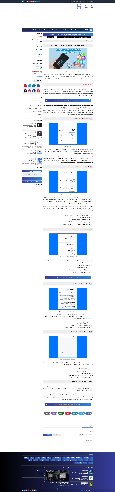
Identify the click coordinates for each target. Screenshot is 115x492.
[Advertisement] (57, 19)
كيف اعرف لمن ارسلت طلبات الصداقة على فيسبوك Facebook (30, 161)
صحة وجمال (49, 30)
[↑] (57, 489)
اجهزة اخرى (78, 457)
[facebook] (39, 1)
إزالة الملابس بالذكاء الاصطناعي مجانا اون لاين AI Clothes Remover (80, 472)
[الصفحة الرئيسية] (91, 29)
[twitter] (35, 1)
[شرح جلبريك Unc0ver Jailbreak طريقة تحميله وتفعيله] (39, 152)
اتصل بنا (70, 1)
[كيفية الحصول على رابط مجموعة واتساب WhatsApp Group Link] (91, 478)
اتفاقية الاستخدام (78, 1)
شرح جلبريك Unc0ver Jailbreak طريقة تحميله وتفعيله (30, 152)
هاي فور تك (82, 490)
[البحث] (23, 1)
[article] (56, 420)
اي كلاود (37, 457)
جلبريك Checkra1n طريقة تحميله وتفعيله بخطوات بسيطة (29, 125)
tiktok (39, 117)
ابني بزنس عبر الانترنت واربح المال (34, 103)
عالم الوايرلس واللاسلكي (35, 111)
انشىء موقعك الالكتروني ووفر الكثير (33, 108)
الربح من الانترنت (40, 30)
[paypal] (27, 1)
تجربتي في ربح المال (36, 100)
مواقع (41, 460)
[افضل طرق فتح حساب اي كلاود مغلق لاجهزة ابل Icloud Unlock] (39, 143)
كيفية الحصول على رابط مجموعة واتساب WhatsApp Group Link (80, 479)
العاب (56, 30)
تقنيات (85, 460)
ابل (80, 30)
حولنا (74, 1)
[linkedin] (37, 1)
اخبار (86, 30)
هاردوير (35, 460)
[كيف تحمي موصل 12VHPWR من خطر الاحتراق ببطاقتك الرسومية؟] (57, 475)
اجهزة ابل (85, 457)
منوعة (46, 460)
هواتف (90, 462)
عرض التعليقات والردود (47, 434)
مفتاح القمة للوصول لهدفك (37, 71)
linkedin (38, 114)
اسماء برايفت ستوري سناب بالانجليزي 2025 (79, 485)
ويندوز (69, 30)
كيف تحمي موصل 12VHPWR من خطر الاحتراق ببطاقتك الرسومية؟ (58, 483)
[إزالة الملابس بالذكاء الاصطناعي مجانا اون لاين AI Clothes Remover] (91, 472)
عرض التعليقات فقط (56, 434)
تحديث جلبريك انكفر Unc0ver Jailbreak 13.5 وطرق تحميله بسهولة (30, 135)
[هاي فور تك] (84, 6)
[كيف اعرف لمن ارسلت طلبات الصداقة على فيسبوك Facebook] (39, 160)
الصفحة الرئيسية (72, 37)
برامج (31, 457)
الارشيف (41, 482)
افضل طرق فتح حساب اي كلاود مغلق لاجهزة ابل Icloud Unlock (30, 144)
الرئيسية (91, 1)
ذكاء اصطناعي (31, 30)
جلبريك (79, 460)
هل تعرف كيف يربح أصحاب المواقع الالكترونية (32, 105)
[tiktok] (25, 1)
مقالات (52, 460)
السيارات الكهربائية (56, 457)
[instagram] (33, 1)
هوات (29, 460)
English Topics (77, 462)
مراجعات (62, 30)
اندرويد (74, 30)
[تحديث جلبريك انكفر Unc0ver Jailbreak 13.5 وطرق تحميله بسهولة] (39, 133)
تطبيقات (63, 37)
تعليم (90, 460)
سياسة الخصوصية (85, 1)
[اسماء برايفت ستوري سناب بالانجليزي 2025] (91, 484)
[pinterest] (29, 1)
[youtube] (31, 1)
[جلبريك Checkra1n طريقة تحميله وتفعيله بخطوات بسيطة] (39, 125)
